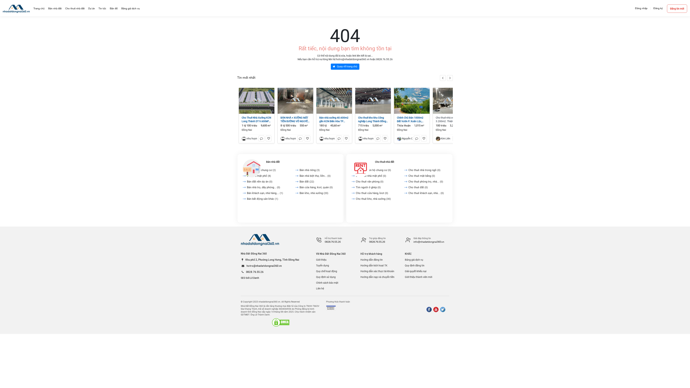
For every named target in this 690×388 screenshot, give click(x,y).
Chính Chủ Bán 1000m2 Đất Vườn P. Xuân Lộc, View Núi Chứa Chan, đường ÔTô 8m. (410, 119)
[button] (450, 78)
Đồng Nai (247, 129)
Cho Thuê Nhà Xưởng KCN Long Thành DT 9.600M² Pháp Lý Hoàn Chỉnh (256, 119)
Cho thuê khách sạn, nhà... (426, 193)
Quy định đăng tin (414, 265)
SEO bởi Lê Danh (250, 277)
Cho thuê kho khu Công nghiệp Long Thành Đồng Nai (372, 119)
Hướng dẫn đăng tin (371, 259)
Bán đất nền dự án (259, 181)
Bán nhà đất (273, 161)
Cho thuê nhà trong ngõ (424, 170)
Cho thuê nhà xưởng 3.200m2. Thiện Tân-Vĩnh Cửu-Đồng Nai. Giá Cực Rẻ (450, 119)
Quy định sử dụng (326, 277)
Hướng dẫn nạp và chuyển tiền (377, 277)
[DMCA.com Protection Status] (281, 322)
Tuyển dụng (322, 265)
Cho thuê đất (418, 187)
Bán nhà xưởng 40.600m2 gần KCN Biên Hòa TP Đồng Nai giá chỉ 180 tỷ (333, 119)
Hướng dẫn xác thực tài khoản (377, 271)
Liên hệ (320, 288)
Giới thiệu (321, 259)
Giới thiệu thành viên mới (418, 277)
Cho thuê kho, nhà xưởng (373, 198)
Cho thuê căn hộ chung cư (373, 170)
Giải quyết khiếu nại (415, 271)
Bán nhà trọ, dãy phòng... (263, 187)
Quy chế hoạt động (326, 271)
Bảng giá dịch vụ (414, 259)
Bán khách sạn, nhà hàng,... (265, 193)
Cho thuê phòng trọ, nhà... (425, 181)
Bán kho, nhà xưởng (314, 193)
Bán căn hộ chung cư (261, 170)
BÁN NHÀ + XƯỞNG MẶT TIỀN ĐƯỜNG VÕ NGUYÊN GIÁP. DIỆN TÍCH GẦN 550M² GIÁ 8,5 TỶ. (295, 119)
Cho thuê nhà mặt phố (371, 175)
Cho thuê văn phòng (369, 181)
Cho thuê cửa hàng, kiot (372, 193)
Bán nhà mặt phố (259, 175)
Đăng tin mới (677, 8)
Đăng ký (658, 8)
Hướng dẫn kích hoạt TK (373, 265)
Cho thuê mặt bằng (421, 175)
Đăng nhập (641, 8)
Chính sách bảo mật (327, 282)
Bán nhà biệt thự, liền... (315, 175)
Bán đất (307, 181)
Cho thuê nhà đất (384, 161)
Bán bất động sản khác (262, 198)
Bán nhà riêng (310, 170)
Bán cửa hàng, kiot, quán (316, 187)
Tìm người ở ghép (368, 187)
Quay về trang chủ (346, 66)
